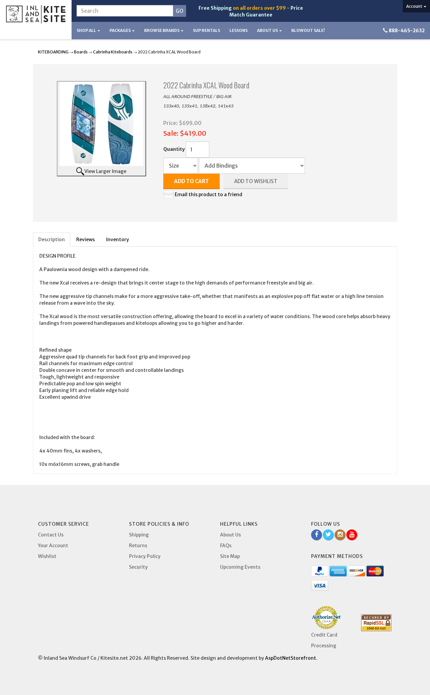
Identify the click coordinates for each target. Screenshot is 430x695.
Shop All (87, 30)
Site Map (230, 556)
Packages (120, 30)
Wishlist (47, 556)
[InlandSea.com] (36, 14)
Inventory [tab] (117, 239)
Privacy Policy (145, 556)
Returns (138, 545)
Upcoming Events (240, 567)
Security (138, 567)
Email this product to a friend (208, 194)
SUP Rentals (206, 30)
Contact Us (50, 535)
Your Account (53, 545)
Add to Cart (191, 181)
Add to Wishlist (255, 181)
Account (414, 6)
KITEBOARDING (53, 51)
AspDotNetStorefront (290, 658)
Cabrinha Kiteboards (112, 51)
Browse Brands (162, 30)
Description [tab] (51, 239)
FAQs (225, 545)
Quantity (174, 149)
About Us (267, 30)
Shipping (139, 535)
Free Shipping (215, 8)
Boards (81, 51)
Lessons (238, 30)
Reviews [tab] (85, 239)
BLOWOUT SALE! (308, 30)
